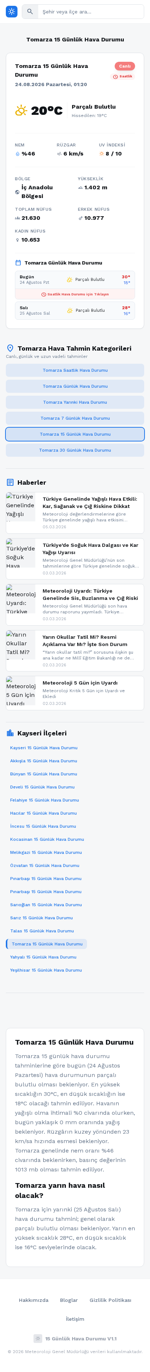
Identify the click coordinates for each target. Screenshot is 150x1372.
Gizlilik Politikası (110, 1300)
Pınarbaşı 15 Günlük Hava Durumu (46, 878)
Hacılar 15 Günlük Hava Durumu (43, 813)
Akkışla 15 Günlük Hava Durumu (43, 760)
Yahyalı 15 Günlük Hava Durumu (43, 957)
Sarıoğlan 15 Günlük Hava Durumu (46, 904)
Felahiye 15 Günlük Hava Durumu (44, 800)
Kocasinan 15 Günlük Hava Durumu (47, 839)
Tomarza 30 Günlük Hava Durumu (75, 450)
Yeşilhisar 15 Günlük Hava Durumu (46, 970)
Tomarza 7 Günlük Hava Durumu (75, 418)
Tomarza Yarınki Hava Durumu (75, 402)
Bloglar (69, 1300)
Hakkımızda (33, 1300)
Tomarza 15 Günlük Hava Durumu (75, 434)
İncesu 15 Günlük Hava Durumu (43, 826)
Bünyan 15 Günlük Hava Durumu (43, 773)
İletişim (75, 1319)
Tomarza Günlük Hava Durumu (75, 386)
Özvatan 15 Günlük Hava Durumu (44, 865)
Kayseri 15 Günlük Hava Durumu (44, 747)
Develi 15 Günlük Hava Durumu (42, 787)
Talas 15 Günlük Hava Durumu (42, 930)
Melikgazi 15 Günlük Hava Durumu (46, 852)
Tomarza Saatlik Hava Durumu (75, 370)
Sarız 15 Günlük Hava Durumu (41, 917)
